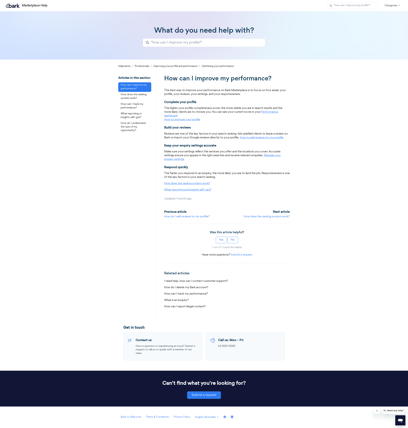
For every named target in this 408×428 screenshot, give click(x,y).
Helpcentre (124, 66)
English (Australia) (205, 417)
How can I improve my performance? (134, 87)
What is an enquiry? (176, 300)
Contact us (144, 340)
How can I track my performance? (186, 294)
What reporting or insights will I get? (131, 116)
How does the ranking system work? (267, 216)
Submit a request (241, 255)
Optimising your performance (218, 66)
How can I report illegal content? (185, 306)
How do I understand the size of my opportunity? (133, 127)
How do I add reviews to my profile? (187, 216)
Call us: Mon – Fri (230, 340)
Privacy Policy (182, 417)
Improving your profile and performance (175, 66)
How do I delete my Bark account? (186, 287)
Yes (221, 240)
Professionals (142, 66)
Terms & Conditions (157, 417)
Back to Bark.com (131, 417)
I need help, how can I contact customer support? (196, 281)
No (233, 240)
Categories (391, 5)
